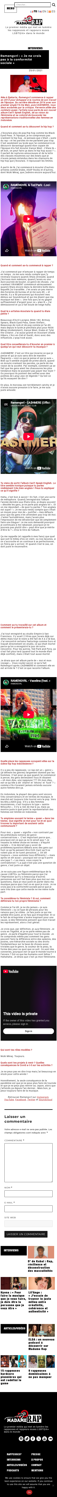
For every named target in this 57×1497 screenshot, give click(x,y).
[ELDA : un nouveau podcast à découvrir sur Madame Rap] (41, 1330)
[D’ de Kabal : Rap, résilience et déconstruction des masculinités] (41, 1252)
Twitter (31, 1099)
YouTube (9, 1099)
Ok (29, 1492)
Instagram (42, 1097)
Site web (10, 1217)
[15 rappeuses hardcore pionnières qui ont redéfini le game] (14, 1361)
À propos (37, 1460)
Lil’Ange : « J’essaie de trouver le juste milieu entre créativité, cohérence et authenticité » (39, 1302)
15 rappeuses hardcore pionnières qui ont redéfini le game (11, 1377)
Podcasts (13, 1471)
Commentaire (14, 1140)
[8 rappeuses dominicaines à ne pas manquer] (41, 1361)
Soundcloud (45, 1099)
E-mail (9, 1202)
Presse (36, 1454)
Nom (8, 1187)
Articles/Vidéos (14, 1328)
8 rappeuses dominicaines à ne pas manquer (40, 1374)
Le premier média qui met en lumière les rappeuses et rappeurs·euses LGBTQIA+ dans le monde (29, 30)
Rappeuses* (14, 1454)
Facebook (20, 1099)
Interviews (35, 48)
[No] (53, 1485)
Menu (11, 8)
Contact (36, 1465)
